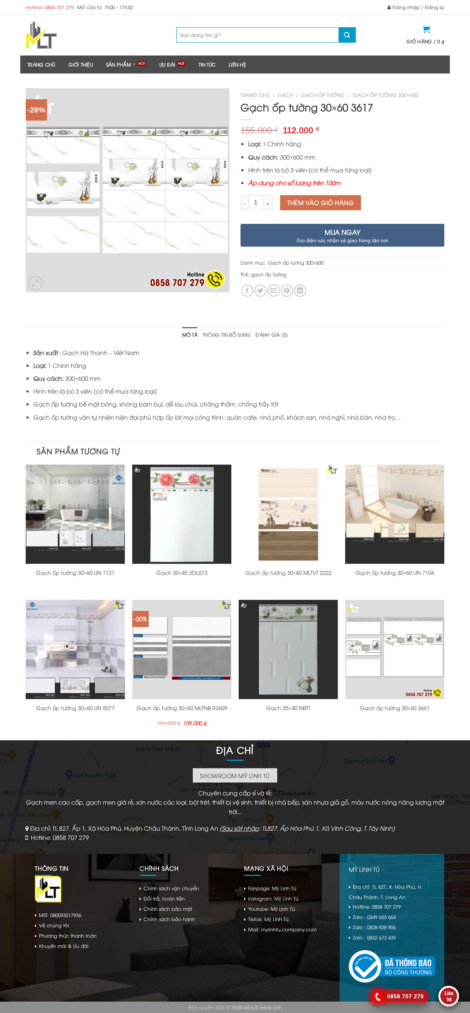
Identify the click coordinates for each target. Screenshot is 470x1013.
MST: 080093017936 (60, 915)
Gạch (285, 94)
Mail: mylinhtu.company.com (282, 929)
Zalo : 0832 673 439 (374, 937)
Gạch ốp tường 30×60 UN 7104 (394, 572)
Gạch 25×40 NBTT (288, 708)
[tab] (190, 334)
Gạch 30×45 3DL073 (181, 572)
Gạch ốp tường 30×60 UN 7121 (75, 572)
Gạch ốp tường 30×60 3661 (395, 708)
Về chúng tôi (54, 925)
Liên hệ (237, 64)
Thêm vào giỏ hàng (321, 202)
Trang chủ (41, 64)
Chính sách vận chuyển (171, 888)
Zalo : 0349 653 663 (374, 916)
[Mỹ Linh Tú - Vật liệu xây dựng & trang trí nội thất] (71, 35)
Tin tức (207, 64)
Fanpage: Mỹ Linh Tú (272, 888)
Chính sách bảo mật (168, 908)
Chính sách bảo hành (169, 919)
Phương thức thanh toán (68, 935)
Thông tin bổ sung (226, 334)
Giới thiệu (80, 64)
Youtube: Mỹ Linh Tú (271, 908)
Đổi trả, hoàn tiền (164, 898)
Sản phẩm (118, 64)
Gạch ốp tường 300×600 (386, 94)
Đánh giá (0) (272, 334)
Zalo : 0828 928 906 (374, 927)
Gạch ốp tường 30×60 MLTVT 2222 (288, 572)
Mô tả (190, 334)
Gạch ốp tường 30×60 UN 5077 (75, 708)
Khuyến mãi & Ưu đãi (63, 945)
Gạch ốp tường (323, 94)
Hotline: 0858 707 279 (49, 7)
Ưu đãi (167, 64)
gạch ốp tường (268, 274)
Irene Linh (271, 1007)
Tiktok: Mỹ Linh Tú (268, 919)
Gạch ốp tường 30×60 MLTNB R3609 (182, 708)
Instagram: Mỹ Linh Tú (273, 898)
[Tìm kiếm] (347, 35)
